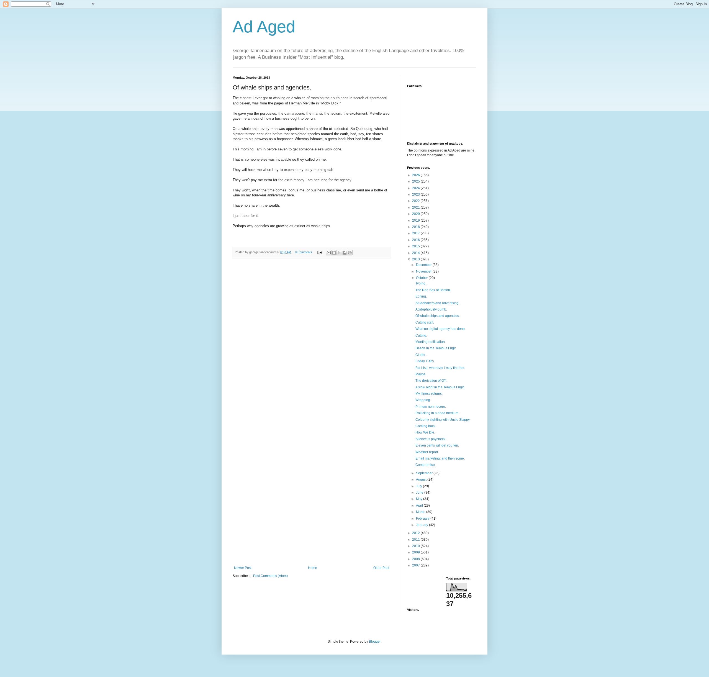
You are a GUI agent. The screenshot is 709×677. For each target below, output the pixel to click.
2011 (416, 540)
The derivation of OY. (430, 381)
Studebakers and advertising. (437, 303)
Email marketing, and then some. (440, 458)
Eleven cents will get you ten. (437, 445)
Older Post (381, 568)
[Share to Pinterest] (350, 252)
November (424, 271)
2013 (416, 259)
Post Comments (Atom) (270, 576)
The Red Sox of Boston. (433, 290)
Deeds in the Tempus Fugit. (435, 348)
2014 (416, 253)
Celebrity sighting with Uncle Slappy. (442, 420)
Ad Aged (264, 26)
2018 (416, 227)
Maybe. (421, 374)
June (420, 492)
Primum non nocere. (430, 407)
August (421, 479)
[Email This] (329, 252)
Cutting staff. (424, 322)
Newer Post (242, 568)
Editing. (421, 296)
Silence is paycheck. (430, 439)
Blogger (375, 641)
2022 (416, 201)
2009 (416, 552)
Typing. (420, 283)
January (422, 525)
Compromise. (425, 465)
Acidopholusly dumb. (431, 309)
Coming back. (425, 426)
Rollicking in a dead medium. (437, 413)
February (423, 518)
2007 (416, 565)
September (424, 473)
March (421, 512)
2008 (416, 559)
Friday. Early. (425, 361)
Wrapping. (423, 400)
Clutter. (420, 355)
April (420, 505)
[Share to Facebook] (344, 252)
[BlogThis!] (334, 252)
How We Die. (425, 432)
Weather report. (427, 452)
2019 (416, 220)
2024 (416, 188)
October (422, 278)
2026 (416, 175)
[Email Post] (319, 252)
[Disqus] (312, 339)
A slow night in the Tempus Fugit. (439, 387)
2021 (416, 207)
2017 (416, 233)
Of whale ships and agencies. (437, 316)
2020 (416, 214)
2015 (416, 246)
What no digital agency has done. (440, 329)
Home (312, 568)
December (424, 265)
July (419, 486)
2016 (416, 240)
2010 (416, 546)
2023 (416, 194)
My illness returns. (429, 394)
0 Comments (303, 252)
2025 (416, 181)
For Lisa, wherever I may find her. (440, 368)
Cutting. (421, 335)
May (419, 499)
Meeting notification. (430, 342)
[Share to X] (339, 252)
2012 (416, 533)
